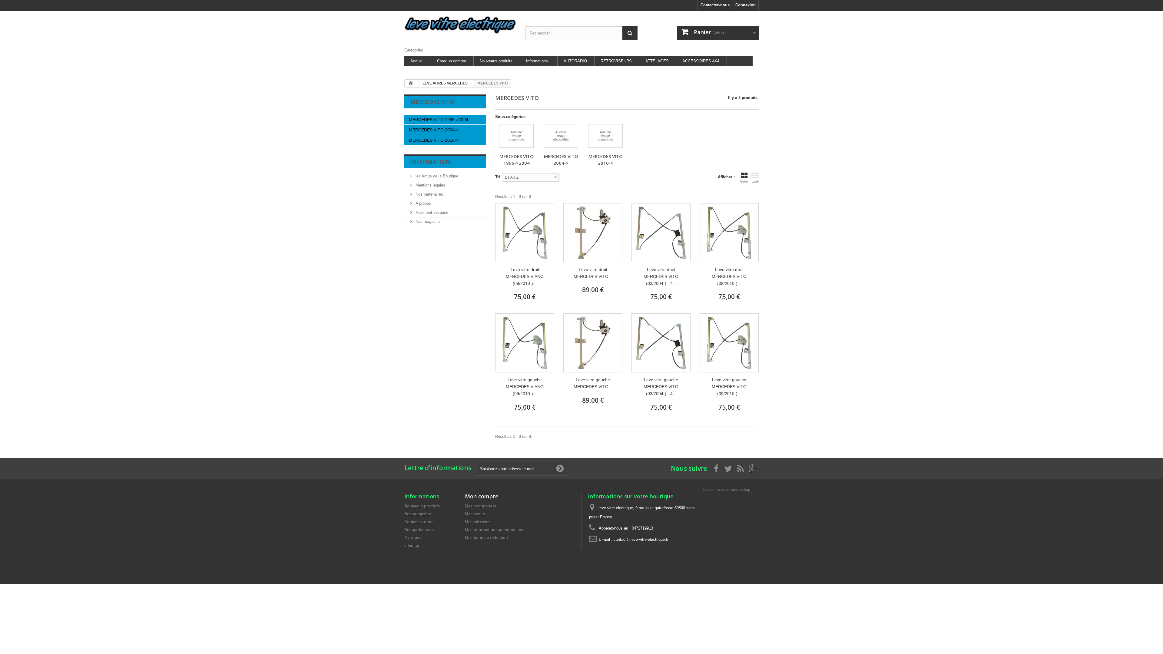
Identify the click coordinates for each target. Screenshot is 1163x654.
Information (430, 161)
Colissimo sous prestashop (726, 489)
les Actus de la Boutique (436, 176)
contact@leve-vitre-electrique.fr (641, 539)
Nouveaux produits (496, 61)
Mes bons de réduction (486, 537)
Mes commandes (481, 506)
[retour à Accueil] (410, 83)
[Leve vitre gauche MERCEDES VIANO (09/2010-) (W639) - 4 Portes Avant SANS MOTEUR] (524, 342)
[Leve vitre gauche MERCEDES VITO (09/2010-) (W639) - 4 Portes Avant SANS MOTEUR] (729, 342)
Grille (744, 181)
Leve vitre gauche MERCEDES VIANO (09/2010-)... (525, 386)
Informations (537, 61)
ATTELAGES (657, 61)
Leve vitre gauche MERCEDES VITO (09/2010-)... (729, 386)
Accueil (416, 61)
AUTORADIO (575, 61)
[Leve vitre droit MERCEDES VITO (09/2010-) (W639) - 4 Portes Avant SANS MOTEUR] (729, 232)
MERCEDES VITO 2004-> (434, 129)
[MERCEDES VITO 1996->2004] (516, 136)
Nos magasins (427, 221)
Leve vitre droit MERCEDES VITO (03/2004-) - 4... (661, 276)
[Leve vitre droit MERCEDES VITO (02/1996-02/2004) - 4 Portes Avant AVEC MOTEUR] (592, 232)
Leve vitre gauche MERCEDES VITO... (593, 383)
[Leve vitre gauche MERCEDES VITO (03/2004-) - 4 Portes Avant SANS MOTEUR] (661, 342)
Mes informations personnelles (494, 529)
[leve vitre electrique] (460, 25)
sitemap (411, 545)
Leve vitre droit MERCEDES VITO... (593, 273)
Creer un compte (451, 61)
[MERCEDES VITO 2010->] (605, 136)
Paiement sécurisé (431, 212)
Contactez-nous (715, 5)
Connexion (745, 5)
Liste (755, 181)
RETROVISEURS (616, 61)
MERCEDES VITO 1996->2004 (438, 119)
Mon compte (482, 496)
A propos (422, 203)
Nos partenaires (428, 194)
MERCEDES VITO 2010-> (434, 140)
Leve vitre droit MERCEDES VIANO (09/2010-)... (525, 276)
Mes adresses (477, 522)
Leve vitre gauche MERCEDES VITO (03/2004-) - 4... (661, 386)
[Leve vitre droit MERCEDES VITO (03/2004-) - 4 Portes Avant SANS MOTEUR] (661, 232)
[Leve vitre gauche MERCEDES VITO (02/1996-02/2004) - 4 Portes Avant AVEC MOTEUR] (592, 342)
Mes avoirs (475, 514)
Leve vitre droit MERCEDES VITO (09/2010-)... (729, 276)
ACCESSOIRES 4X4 (700, 61)
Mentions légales (429, 185)
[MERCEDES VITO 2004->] (561, 136)
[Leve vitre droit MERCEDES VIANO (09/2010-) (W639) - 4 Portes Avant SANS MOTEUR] (524, 232)
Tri (497, 177)
